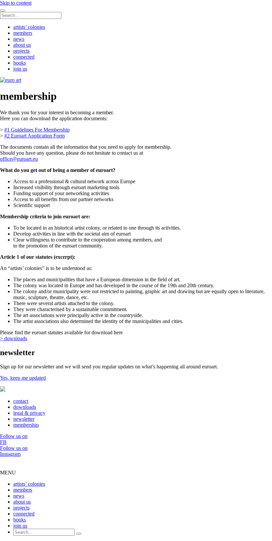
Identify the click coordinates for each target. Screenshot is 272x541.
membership (26, 425)
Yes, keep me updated (23, 378)
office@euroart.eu (19, 159)
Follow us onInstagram (14, 451)
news (18, 39)
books (19, 63)
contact (20, 401)
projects (21, 51)
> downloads (13, 338)
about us (22, 45)
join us (20, 69)
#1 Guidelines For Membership (37, 130)
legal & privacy (29, 413)
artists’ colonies (29, 27)
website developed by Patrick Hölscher (136, 460)
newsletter (23, 419)
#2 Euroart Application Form (34, 135)
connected (23, 57)
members (22, 33)
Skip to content (16, 3)
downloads (24, 407)
